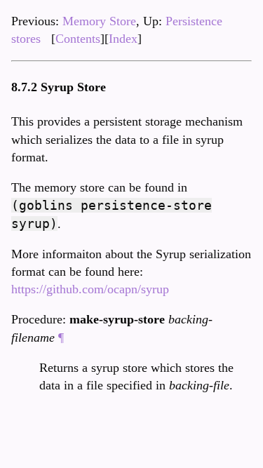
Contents (77, 39)
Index (123, 39)
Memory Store (99, 21)
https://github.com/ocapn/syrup (90, 289)
